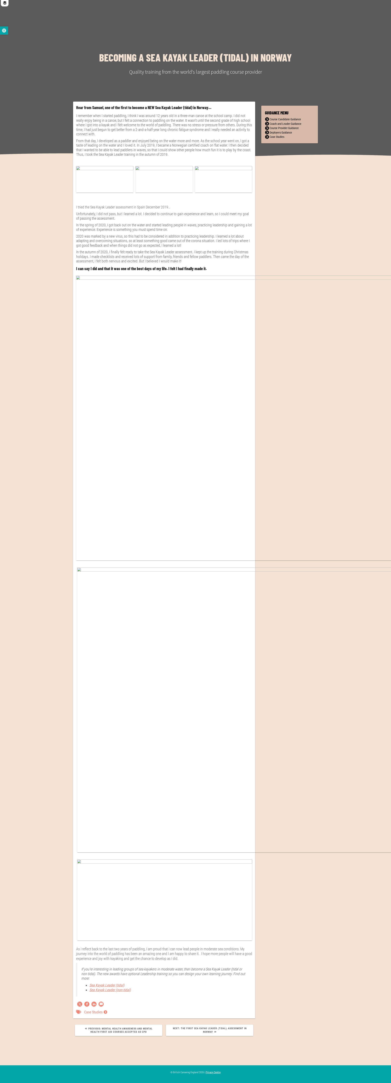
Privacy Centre (213, 1072)
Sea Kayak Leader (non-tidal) (110, 990)
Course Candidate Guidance (285, 119)
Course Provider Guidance (284, 128)
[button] (79, 1004)
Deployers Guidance (281, 132)
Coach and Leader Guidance (285, 124)
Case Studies (93, 1012)
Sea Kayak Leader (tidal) (106, 985)
